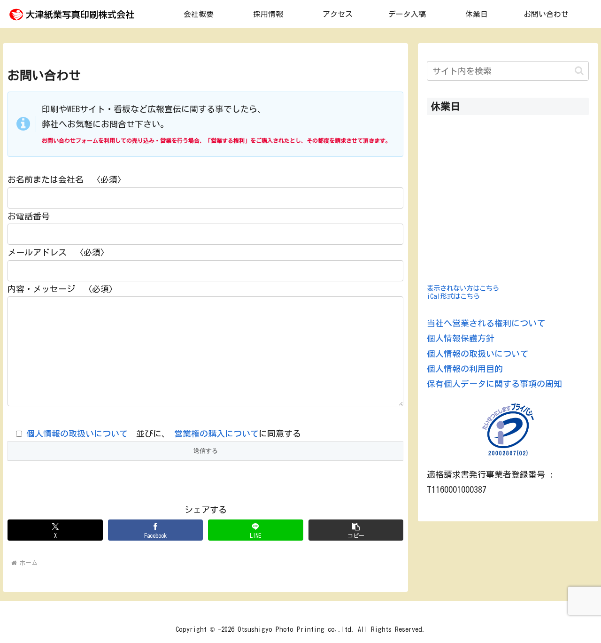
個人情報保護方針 (460, 338)
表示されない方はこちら (463, 288)
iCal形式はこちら (453, 296)
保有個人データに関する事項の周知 (494, 384)
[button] (355, 530)
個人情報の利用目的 (465, 368)
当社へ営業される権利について (486, 323)
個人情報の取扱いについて (77, 433)
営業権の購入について (216, 433)
